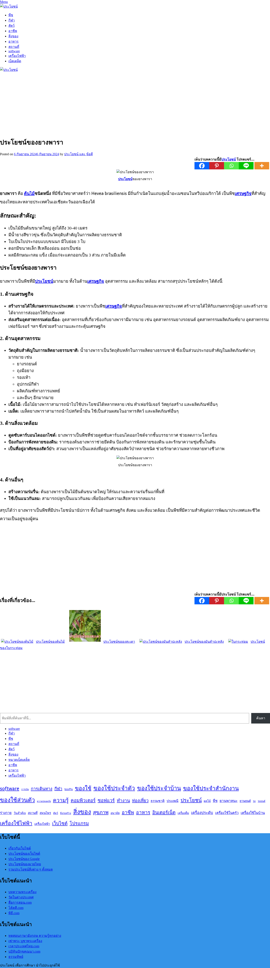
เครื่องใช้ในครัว (227, 812)
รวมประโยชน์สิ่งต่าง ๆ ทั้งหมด (30, 869)
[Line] (246, 165)
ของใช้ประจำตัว (114, 788)
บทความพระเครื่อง (22, 892)
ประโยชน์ (191, 800)
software (14, 51)
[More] (262, 165)
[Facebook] (201, 165)
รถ (254, 801)
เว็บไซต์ (60, 823)
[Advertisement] (126, 103)
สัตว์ (11, 25)
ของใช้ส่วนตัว (17, 800)
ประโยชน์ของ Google (24, 859)
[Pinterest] (216, 165)
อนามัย (115, 812)
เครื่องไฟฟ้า (17, 56)
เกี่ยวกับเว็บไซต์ (19, 848)
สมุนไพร (45, 812)
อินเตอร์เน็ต (164, 812)
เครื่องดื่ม (183, 813)
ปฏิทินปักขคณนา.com (24, 951)
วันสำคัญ (20, 812)
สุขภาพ (100, 812)
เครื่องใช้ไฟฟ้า (16, 823)
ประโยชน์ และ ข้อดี (78, 154)
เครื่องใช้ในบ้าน (253, 813)
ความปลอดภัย (44, 801)
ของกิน (68, 789)
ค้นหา (260, 718)
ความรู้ (61, 800)
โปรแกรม (79, 823)
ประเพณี (172, 800)
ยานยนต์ (245, 800)
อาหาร (13, 41)
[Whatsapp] (231, 165)
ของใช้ (83, 788)
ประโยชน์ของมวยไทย (24, 864)
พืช (10, 15)
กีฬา (11, 20)
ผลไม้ (207, 800)
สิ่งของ (13, 36)
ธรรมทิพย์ (15, 957)
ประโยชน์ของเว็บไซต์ (24, 853)
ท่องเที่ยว (140, 800)
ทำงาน (123, 800)
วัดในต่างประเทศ (21, 897)
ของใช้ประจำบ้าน (159, 788)
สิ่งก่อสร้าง (65, 813)
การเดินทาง (41, 788)
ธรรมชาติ (158, 800)
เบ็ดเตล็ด (14, 61)
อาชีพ (12, 31)
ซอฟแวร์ (106, 800)
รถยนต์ (261, 801)
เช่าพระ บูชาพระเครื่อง (25, 941)
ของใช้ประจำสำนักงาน (211, 788)
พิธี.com (13, 913)
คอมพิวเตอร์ (83, 800)
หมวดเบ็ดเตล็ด (19, 759)
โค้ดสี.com (15, 908)
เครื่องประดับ (202, 813)
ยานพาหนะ (229, 801)
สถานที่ (13, 47)
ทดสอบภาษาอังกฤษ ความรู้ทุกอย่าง (34, 935)
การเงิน (25, 789)
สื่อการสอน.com (20, 902)
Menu (4, 2)
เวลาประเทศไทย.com (23, 946)
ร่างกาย (6, 813)
